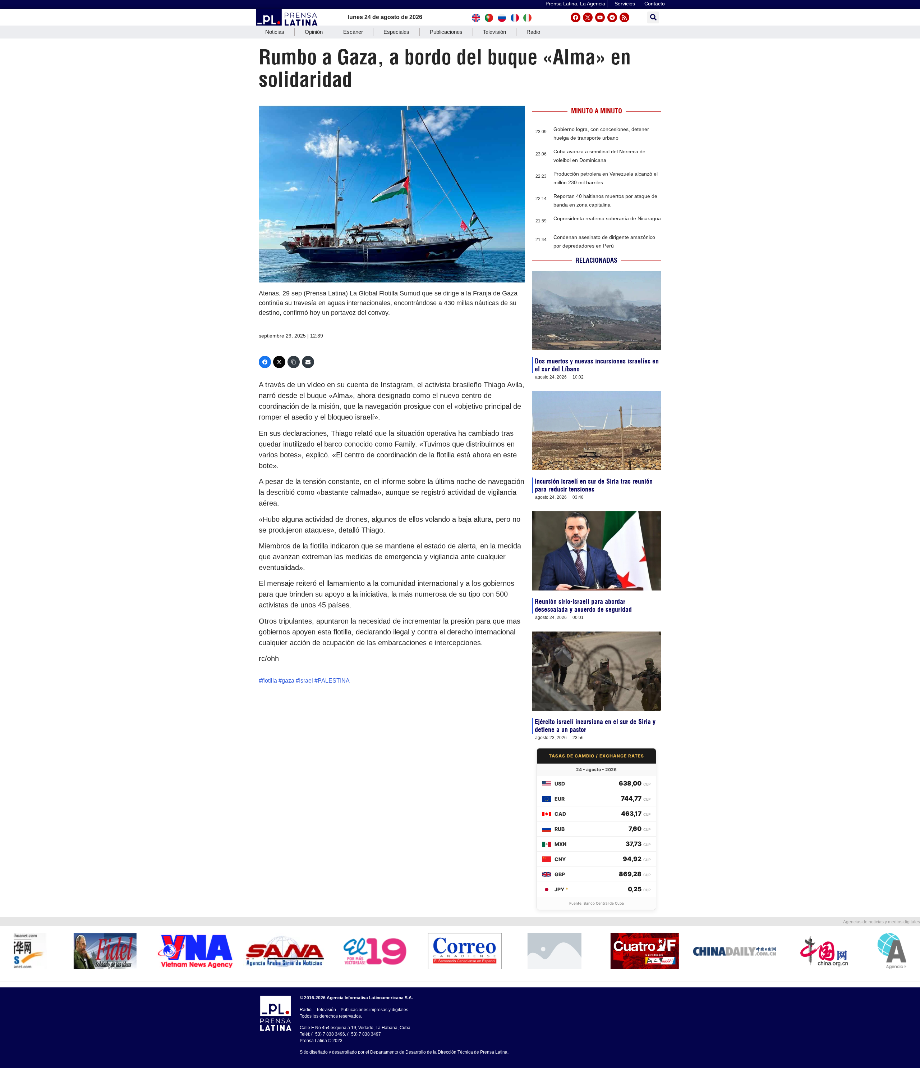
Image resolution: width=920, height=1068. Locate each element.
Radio (533, 32)
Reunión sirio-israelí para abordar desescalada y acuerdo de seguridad (583, 605)
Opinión (314, 32)
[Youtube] (600, 17)
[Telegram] (612, 17)
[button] (653, 17)
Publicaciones (446, 32)
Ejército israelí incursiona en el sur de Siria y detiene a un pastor (595, 726)
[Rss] (624, 17)
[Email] (308, 362)
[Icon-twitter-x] (588, 17)
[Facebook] (575, 17)
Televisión (494, 32)
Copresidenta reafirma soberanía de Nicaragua (607, 218)
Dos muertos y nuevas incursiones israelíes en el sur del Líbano (597, 365)
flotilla (269, 681)
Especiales (396, 32)
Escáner (353, 32)
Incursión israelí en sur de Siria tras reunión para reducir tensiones (594, 485)
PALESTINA (334, 681)
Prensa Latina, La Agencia (575, 3)
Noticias (274, 32)
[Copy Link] (294, 362)
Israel (306, 681)
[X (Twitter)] (279, 362)
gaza (288, 681)
